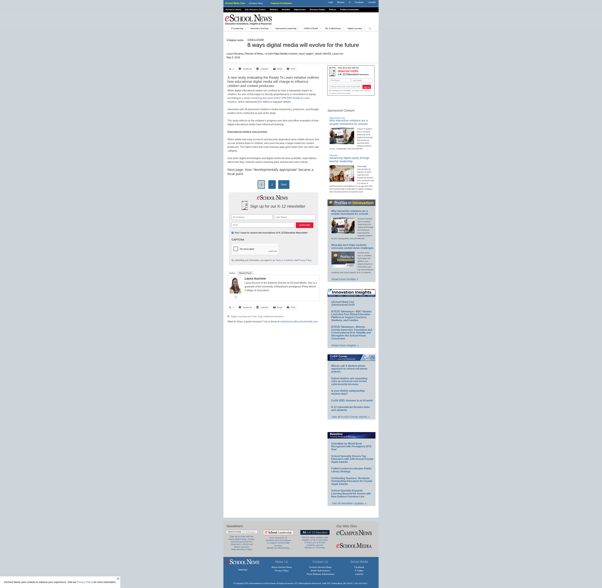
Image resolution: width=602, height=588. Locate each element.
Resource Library (233, 9)
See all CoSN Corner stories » (351, 416)
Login (330, 2)
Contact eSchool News (320, 567)
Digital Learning (355, 28)
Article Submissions (320, 570)
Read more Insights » (345, 345)
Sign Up (367, 87)
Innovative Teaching (259, 28)
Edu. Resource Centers (255, 9)
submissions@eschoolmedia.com (299, 321)
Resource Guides (317, 9)
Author (232, 273)
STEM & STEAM (311, 28)
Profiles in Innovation (349, 9)
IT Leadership (237, 28)
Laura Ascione (255, 278)
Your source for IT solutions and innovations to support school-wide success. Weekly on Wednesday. (278, 543)
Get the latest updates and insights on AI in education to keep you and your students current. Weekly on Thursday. (315, 542)
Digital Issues (300, 9)
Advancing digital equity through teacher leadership (349, 159)
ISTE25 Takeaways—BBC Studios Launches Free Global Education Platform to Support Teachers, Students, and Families (351, 316)
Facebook (359, 567)
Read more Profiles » (345, 279)
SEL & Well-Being (333, 28)
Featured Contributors (281, 3)
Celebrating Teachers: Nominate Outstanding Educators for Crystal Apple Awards (351, 481)
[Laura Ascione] (236, 292)
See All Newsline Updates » (349, 503)
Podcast (332, 9)
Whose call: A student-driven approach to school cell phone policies (349, 369)
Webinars (274, 9)
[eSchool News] (248, 19)
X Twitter (359, 570)
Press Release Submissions (320, 574)
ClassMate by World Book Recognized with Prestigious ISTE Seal (351, 446)
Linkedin (359, 574)
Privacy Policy (304, 260)
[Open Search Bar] (370, 28)
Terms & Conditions (285, 260)
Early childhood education (270, 316)
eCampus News (256, 3)
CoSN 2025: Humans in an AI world (352, 400)
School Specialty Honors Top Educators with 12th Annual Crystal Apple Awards (352, 459)
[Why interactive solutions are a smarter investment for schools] (341, 143)
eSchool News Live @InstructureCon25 (343, 303)
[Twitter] (236, 297)
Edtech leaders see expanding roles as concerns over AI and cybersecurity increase (349, 381)
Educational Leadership (285, 28)
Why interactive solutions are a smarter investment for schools (349, 212)
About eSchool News (281, 567)
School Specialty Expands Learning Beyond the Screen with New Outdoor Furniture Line (351, 493)
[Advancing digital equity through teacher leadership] (341, 180)
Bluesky (341, 2)
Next (283, 184)
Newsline (286, 9)
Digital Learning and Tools (244, 316)
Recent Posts (245, 273)
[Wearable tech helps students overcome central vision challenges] (343, 266)
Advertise (242, 569)
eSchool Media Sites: (235, 3)
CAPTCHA (238, 239)
